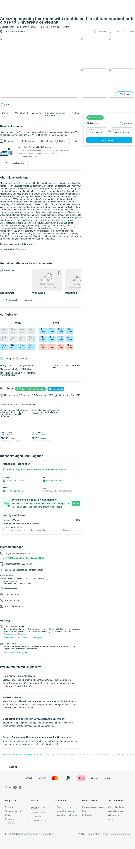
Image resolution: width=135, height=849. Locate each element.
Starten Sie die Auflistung (67, 811)
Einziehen (92, 130)
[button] (95, 117)
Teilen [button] (116, 32)
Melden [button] (131, 32)
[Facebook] (6, 787)
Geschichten (36, 817)
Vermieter (62, 800)
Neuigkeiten (10, 819)
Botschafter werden (116, 811)
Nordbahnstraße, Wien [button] (14, 32)
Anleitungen (10, 823)
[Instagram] (10, 787)
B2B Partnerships (115, 815)
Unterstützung (90, 800)
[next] (26, 420)
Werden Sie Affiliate (116, 807)
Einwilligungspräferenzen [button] (116, 834)
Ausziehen (117, 130)
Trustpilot (12, 767)
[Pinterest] (20, 787)
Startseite (4, 754)
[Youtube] (15, 787)
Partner (8, 815)
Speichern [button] (102, 32)
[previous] (4, 420)
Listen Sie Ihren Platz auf (67, 815)
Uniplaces (10, 800)
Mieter (34, 800)
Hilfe (84, 811)
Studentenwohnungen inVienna (27, 754)
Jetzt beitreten (116, 800)
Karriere (111, 819)
